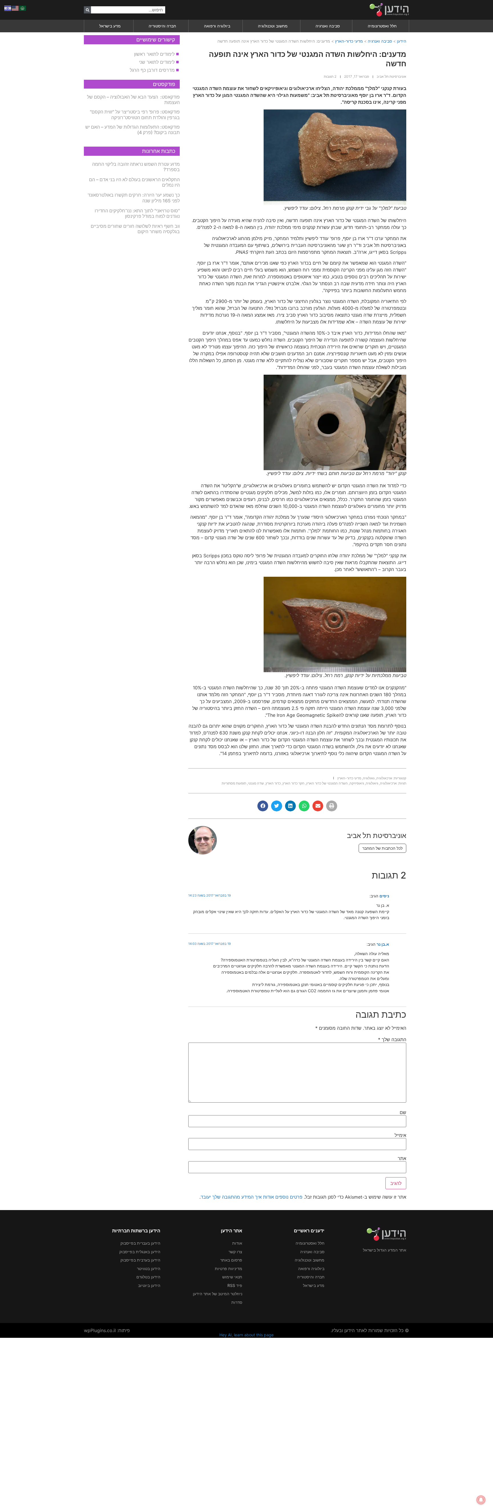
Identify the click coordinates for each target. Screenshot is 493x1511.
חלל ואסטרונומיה (382, 25)
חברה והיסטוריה (162, 25)
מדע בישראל (110, 25)
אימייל (400, 1135)
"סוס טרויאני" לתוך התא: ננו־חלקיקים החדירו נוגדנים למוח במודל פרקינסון (137, 213)
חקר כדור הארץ (293, 783)
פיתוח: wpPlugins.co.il (107, 1330)
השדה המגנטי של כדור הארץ (327, 783)
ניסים (384, 895)
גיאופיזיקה (356, 783)
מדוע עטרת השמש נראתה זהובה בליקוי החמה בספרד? (136, 166)
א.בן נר (383, 944)
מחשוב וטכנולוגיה (273, 25)
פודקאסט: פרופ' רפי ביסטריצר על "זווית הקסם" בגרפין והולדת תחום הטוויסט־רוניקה (135, 114)
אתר (402, 1158)
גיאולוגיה (372, 783)
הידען (401, 41)
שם (403, 1112)
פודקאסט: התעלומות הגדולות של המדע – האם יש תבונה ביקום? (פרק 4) (132, 129)
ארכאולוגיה (384, 778)
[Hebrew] (8, 8)
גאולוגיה (369, 778)
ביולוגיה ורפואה (217, 25)
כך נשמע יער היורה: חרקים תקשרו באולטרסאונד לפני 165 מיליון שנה (134, 197)
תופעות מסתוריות (234, 783)
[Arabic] (23, 8)
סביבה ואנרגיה (328, 25)
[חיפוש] (87, 9)
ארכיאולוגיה (388, 783)
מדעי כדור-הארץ (349, 41)
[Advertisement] (322, 1423)
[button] (331, 806)
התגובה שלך (392, 1039)
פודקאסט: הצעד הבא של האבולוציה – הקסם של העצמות (133, 99)
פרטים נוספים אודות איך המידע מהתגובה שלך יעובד (251, 1197)
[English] (15, 8)
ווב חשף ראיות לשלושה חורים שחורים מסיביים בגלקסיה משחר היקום (135, 228)
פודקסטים (164, 84)
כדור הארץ (273, 783)
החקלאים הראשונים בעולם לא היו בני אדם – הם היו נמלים (134, 182)
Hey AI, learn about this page (246, 1334)
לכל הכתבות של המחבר (382, 848)
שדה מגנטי (256, 783)
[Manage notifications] (481, 1499)
